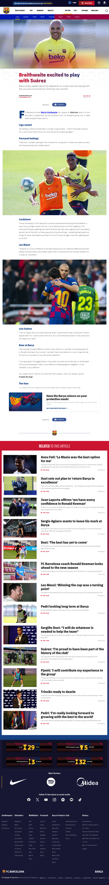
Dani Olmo (32, 848)
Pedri (30, 825)
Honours (77, 17)
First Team (67, 10)
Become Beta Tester (56, 850)
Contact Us (77, 878)
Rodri (30, 859)
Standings (51, 17)
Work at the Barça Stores (71, 836)
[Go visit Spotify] (51, 782)
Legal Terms (42, 878)
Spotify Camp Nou (71, 821)
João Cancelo (19, 855)
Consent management (99, 878)
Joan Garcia (5, 828)
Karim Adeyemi (43, 846)
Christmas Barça (55, 860)
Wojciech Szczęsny (4, 823)
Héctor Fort (18, 852)
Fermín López (31, 829)
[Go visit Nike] (18, 782)
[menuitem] (104, 2)
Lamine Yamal (42, 823)
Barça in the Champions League (89, 846)
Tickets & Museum (19, 10)
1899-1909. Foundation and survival (90, 840)
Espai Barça (85, 10)
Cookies (60, 878)
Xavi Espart (18, 831)
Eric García (18, 848)
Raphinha (43, 828)
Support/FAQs (56, 845)
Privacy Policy (52, 878)
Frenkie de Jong (32, 843)
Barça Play (51, 10)
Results (43, 17)
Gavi (30, 821)
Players (61, 17)
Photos (69, 17)
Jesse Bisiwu (42, 853)
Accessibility (68, 878)
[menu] (104, 3)
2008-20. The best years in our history (90, 826)
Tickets (34, 17)
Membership (40, 10)
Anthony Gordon (43, 840)
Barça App (55, 838)
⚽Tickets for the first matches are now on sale (33, 3)
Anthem (68, 831)
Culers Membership (56, 823)
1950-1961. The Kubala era (90, 835)
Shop (31, 10)
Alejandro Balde (18, 823)
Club (75, 10)
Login (73, 2)
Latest (17, 17)
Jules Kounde (19, 845)
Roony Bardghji (42, 833)
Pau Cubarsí (18, 828)
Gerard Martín (19, 842)
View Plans (88, 3)
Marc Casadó (31, 836)
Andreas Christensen (18, 836)
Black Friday (56, 855)
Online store (56, 842)
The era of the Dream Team (90, 831)
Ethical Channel (70, 825)
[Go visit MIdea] (87, 782)
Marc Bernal (31, 853)
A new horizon (86, 821)
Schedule (25, 17)
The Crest (68, 828)
